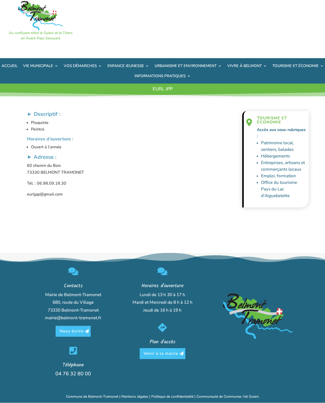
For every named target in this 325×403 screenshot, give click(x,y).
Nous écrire (72, 331)
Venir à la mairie (161, 353)
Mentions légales (134, 396)
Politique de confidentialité (172, 396)
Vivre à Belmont (244, 65)
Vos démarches (80, 65)
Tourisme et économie (295, 65)
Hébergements (275, 156)
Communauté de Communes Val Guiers (228, 396)
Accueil (10, 65)
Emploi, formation (278, 176)
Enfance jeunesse (125, 65)
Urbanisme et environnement (186, 65)
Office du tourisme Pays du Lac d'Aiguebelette (279, 189)
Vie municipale (38, 65)
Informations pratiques (160, 75)
